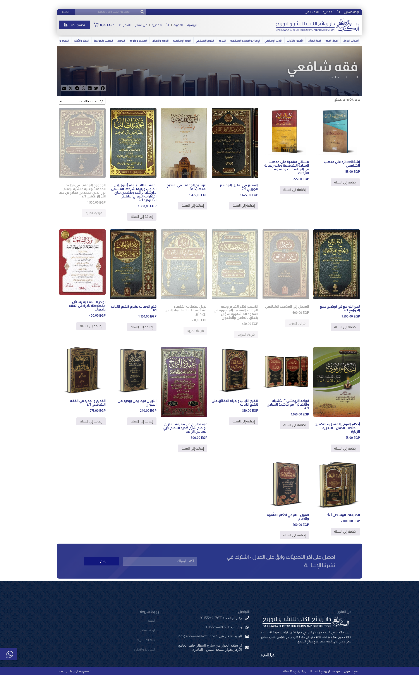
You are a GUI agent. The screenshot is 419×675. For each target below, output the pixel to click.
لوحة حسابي (351, 12)
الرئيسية (192, 25)
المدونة (178, 25)
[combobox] (110, 12)
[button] (103, 88)
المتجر (127, 25)
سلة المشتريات (145, 640)
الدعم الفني (312, 12)
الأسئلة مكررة (331, 12)
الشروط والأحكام (144, 649)
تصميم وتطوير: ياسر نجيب (75, 671)
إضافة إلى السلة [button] (345, 182)
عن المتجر (141, 25)
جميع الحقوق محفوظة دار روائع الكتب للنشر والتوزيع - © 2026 (321, 671)
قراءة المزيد (93, 213)
